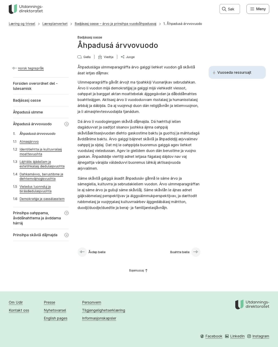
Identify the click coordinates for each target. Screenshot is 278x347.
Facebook (213, 336)
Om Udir (16, 302)
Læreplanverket (55, 24)
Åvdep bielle (97, 252)
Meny (261, 9)
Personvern (91, 302)
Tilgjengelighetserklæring (103, 310)
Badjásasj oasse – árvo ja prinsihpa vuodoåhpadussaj (115, 24)
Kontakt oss (19, 310)
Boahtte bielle (179, 252)
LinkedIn (237, 336)
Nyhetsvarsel (55, 310)
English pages (55, 318)
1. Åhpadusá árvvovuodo (182, 24)
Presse (49, 302)
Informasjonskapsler (99, 318)
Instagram (260, 336)
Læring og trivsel (22, 24)
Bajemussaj (136, 270)
